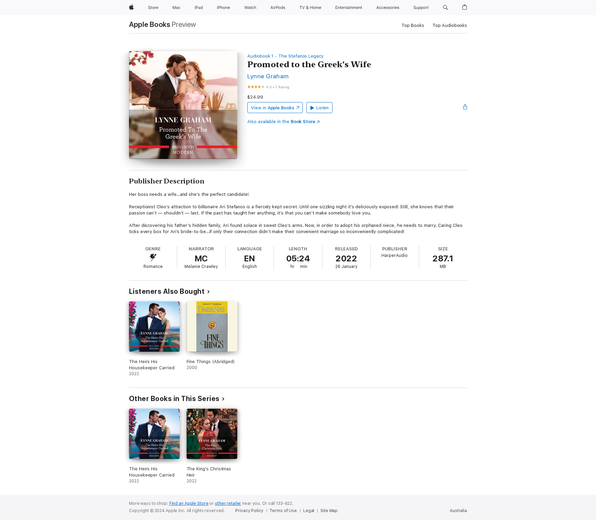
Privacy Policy (249, 510)
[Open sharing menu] (465, 107)
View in (272, 107)
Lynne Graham (268, 76)
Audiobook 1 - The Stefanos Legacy (285, 56)
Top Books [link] (412, 25)
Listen (322, 107)
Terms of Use (283, 510)
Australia (458, 510)
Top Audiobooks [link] (450, 25)
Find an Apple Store (189, 503)
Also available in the (281, 121)
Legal (308, 510)
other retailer (228, 503)
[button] (445, 7)
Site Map (329, 510)
